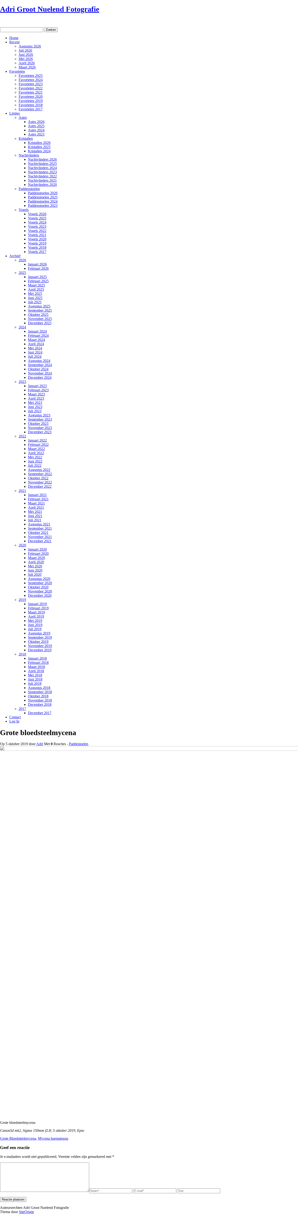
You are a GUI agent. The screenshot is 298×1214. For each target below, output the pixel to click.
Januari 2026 (37, 264)
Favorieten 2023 (31, 84)
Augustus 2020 (39, 579)
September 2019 (40, 637)
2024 (22, 327)
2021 (22, 491)
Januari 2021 (37, 495)
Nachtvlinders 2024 (42, 168)
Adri (39, 744)
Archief (14, 256)
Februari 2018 (38, 663)
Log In (14, 721)
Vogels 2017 (37, 252)
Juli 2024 (34, 356)
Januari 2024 (37, 331)
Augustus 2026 (30, 46)
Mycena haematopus (53, 1138)
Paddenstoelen (29, 189)
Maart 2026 (27, 67)
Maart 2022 (36, 449)
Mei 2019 (35, 621)
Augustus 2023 (39, 415)
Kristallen (26, 138)
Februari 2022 (38, 445)
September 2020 (40, 583)
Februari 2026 (38, 268)
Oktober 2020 (38, 587)
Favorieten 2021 (31, 92)
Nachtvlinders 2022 (42, 176)
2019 (22, 600)
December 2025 (39, 323)
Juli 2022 (34, 465)
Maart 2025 (36, 285)
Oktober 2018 (38, 696)
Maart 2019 (36, 612)
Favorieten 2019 (31, 101)
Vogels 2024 (37, 222)
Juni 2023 (35, 407)
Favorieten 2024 (31, 80)
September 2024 (40, 365)
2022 (22, 436)
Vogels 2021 (37, 235)
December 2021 (39, 541)
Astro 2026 (36, 122)
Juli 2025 (34, 302)
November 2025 (40, 319)
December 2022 (39, 486)
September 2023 (40, 419)
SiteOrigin (26, 1212)
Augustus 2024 (39, 361)
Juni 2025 (35, 298)
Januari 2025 (37, 277)
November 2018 (40, 700)
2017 (22, 709)
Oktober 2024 (38, 369)
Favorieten (17, 71)
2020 (22, 545)
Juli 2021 (34, 520)
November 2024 (40, 373)
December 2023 (39, 432)
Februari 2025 (38, 281)
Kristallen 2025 (39, 147)
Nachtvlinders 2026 (42, 159)
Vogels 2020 (37, 239)
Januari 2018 (37, 658)
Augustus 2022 (39, 470)
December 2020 (39, 595)
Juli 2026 (25, 50)
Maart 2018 (36, 667)
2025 (22, 273)
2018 (22, 654)
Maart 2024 (36, 340)
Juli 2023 (34, 411)
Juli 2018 (34, 683)
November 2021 (40, 537)
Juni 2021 (35, 516)
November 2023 (40, 428)
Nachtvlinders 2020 (42, 185)
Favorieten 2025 (31, 76)
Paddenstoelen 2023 (43, 206)
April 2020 (36, 562)
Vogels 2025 (37, 218)
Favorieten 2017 (31, 109)
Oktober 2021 (38, 533)
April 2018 (36, 671)
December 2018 (39, 704)
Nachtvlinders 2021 (42, 180)
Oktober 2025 (38, 315)
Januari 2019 (37, 604)
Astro (23, 117)
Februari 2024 (38, 336)
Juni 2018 (35, 679)
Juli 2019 (34, 629)
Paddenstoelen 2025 (43, 197)
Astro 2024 (36, 130)
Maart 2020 (36, 558)
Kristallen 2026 (39, 143)
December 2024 (39, 377)
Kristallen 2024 (39, 151)
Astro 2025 (36, 126)
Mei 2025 (35, 294)
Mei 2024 (35, 348)
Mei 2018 (35, 675)
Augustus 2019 (39, 633)
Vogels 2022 (37, 231)
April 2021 (36, 507)
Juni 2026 (26, 55)
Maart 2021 (36, 503)
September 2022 (40, 474)
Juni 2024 (35, 352)
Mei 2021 (35, 512)
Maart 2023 (36, 394)
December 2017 (39, 713)
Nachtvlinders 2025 (42, 164)
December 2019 (39, 650)
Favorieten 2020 (31, 97)
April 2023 (36, 398)
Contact (15, 717)
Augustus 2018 (39, 688)
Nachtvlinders (29, 155)
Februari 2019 (38, 608)
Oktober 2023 (38, 424)
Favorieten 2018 (31, 105)
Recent (14, 42)
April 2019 (36, 616)
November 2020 (40, 591)
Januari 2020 (37, 549)
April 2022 (36, 453)
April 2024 (36, 344)
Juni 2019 (35, 625)
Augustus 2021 (39, 524)
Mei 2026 (26, 59)
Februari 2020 (38, 554)
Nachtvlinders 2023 (42, 172)
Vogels (24, 210)
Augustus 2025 (39, 306)
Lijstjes (14, 113)
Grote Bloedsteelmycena (18, 1138)
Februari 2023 (38, 390)
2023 (22, 382)
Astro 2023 (36, 134)
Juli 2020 (34, 574)
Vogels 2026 (37, 214)
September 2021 (40, 528)
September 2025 (40, 310)
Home (13, 38)
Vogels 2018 (37, 247)
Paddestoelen (78, 744)
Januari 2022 (37, 440)
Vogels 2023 (37, 226)
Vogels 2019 (37, 243)
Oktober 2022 (38, 478)
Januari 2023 (37, 386)
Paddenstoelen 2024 (43, 201)
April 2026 (27, 63)
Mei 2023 (35, 403)
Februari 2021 (38, 499)
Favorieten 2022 (31, 88)
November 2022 (40, 482)
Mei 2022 (35, 457)
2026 (22, 260)
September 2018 (40, 692)
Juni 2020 (35, 570)
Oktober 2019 (38, 642)
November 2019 (40, 646)
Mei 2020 (35, 566)
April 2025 (36, 289)
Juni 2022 (35, 461)
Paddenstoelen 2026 (43, 193)
